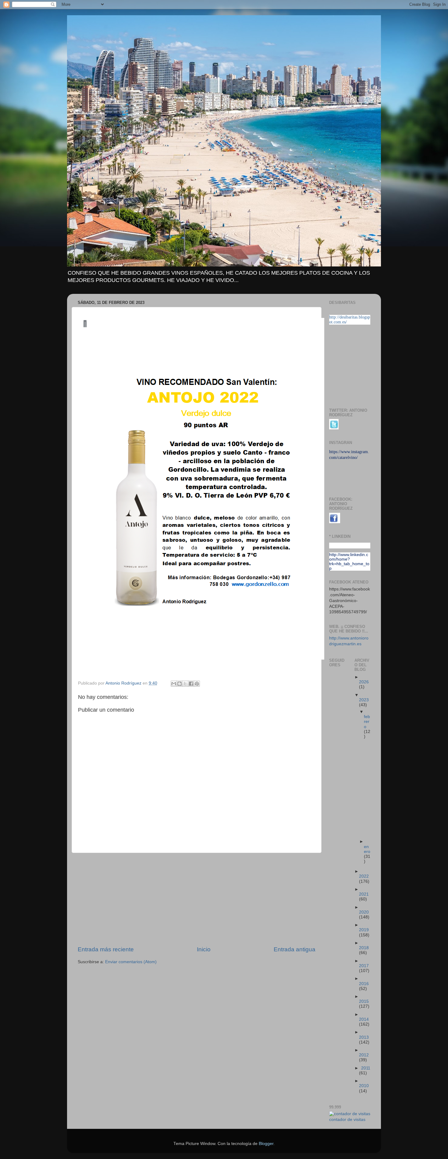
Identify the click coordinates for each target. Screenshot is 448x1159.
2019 (364, 930)
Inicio (204, 949)
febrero (367, 721)
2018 (364, 948)
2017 (364, 965)
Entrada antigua (294, 949)
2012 (364, 1055)
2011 (365, 1068)
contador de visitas (347, 1119)
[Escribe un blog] (179, 684)
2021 (364, 894)
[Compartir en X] (185, 684)
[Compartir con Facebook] (191, 684)
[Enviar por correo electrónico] (174, 684)
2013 (364, 1037)
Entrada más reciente (106, 949)
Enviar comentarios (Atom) (131, 962)
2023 (364, 700)
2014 (364, 1019)
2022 (364, 876)
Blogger (266, 1143)
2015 (364, 1001)
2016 (364, 983)
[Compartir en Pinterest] (197, 684)
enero (367, 849)
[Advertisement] (196, 899)
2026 (364, 682)
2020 (364, 912)
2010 (364, 1085)
